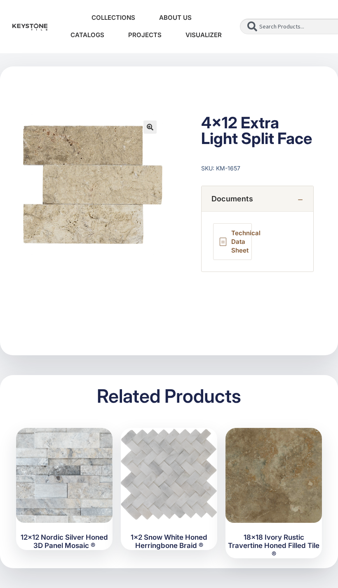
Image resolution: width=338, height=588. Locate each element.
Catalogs (87, 35)
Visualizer (203, 35)
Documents (232, 198)
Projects (145, 35)
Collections (113, 17)
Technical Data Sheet (241, 241)
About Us (175, 17)
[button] (150, 127)
